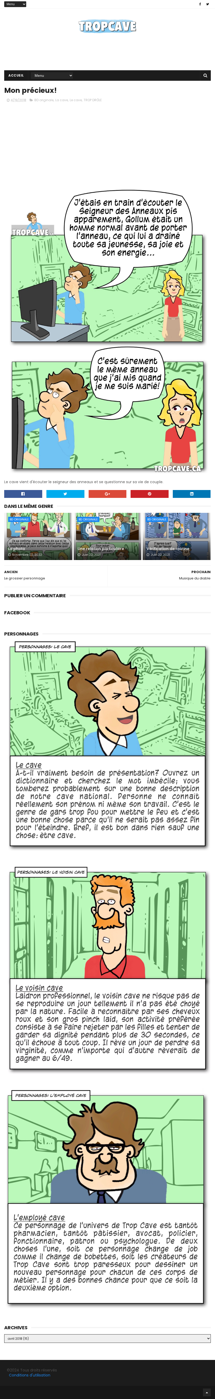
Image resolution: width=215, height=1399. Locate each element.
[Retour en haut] (207, 1392)
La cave (61, 100)
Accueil (16, 75)
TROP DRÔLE (93, 100)
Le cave (76, 100)
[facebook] (200, 4)
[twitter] (207, 4)
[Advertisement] (107, 53)
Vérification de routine (168, 548)
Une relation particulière (101, 548)
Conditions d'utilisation (29, 1375)
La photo (16, 548)
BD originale (43, 100)
